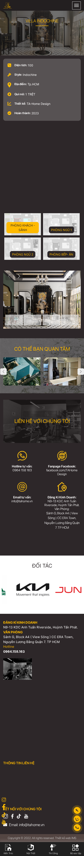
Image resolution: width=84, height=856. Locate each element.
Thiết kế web (63, 838)
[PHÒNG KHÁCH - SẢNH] (14, 320)
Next (81, 371)
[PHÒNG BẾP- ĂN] (70, 320)
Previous (3, 371)
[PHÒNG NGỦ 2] (51, 320)
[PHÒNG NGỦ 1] (32, 320)
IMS (74, 838)
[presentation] (9, 276)
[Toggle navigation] (76, 5)
